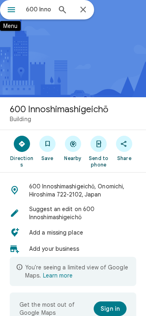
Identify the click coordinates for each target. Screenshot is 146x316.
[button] (73, 190)
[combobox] (38, 9)
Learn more (58, 275)
